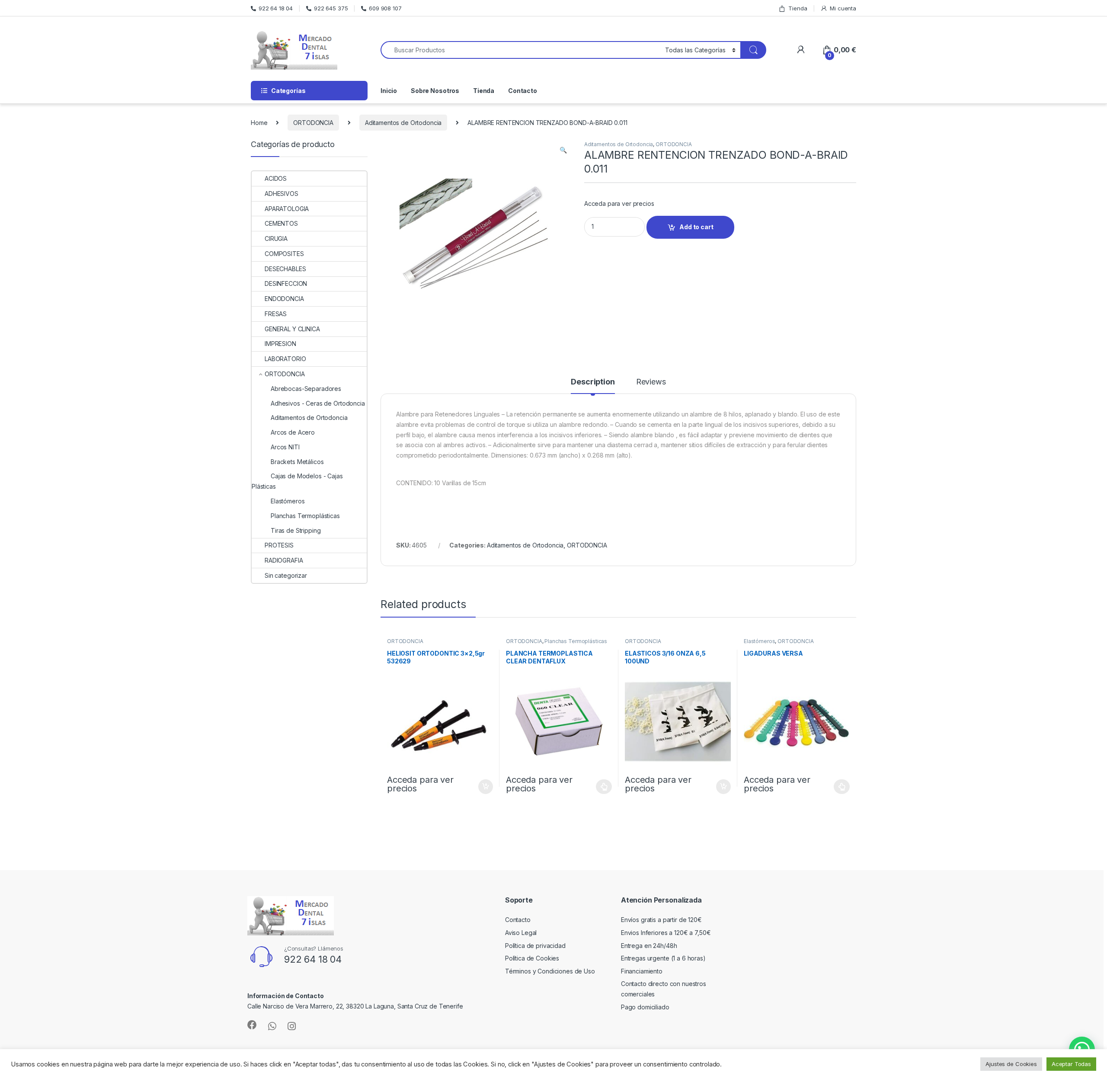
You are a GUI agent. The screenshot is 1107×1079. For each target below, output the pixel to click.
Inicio (389, 90)
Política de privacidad (535, 945)
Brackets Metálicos (297, 461)
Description (592, 382)
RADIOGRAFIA (284, 560)
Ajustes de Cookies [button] (1011, 1063)
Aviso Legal (521, 932)
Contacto (522, 90)
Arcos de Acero (293, 432)
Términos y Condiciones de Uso (550, 971)
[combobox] (520, 50)
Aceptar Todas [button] (1071, 1063)
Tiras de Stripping (295, 530)
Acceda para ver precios (619, 203)
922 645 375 (331, 8)
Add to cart (696, 227)
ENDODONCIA (284, 298)
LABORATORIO (285, 358)
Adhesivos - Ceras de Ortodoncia (318, 403)
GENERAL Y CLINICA (292, 329)
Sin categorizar (286, 575)
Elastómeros (759, 641)
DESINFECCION (286, 283)
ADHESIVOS (281, 193)
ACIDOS (276, 178)
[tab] (592, 386)
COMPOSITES (284, 253)
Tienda (797, 8)
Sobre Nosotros (435, 90)
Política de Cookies (532, 958)
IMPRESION (280, 343)
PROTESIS (279, 545)
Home (259, 122)
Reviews (651, 382)
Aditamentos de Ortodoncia (403, 122)
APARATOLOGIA (287, 208)
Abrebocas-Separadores (306, 388)
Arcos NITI (285, 447)
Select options (601, 786)
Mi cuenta (843, 8)
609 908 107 (385, 8)
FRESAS (276, 313)
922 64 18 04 (276, 8)
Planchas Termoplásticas (575, 641)
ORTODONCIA (313, 122)
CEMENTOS (281, 223)
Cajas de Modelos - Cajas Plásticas (297, 481)
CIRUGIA (276, 238)
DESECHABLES (285, 268)
